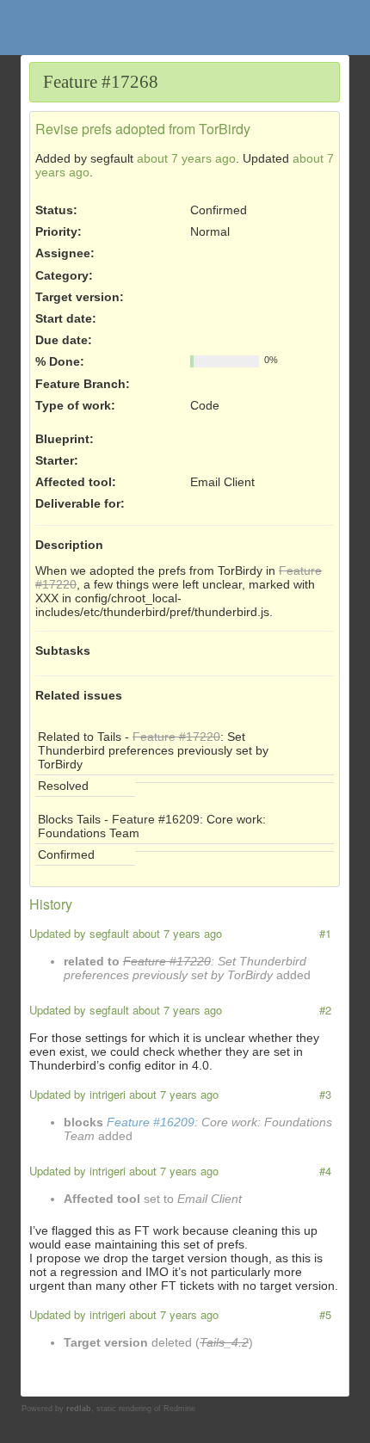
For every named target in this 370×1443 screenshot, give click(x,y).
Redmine (179, 1408)
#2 (325, 1010)
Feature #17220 (176, 736)
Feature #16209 (156, 819)
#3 (325, 1094)
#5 (325, 1314)
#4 (325, 1170)
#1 (325, 933)
